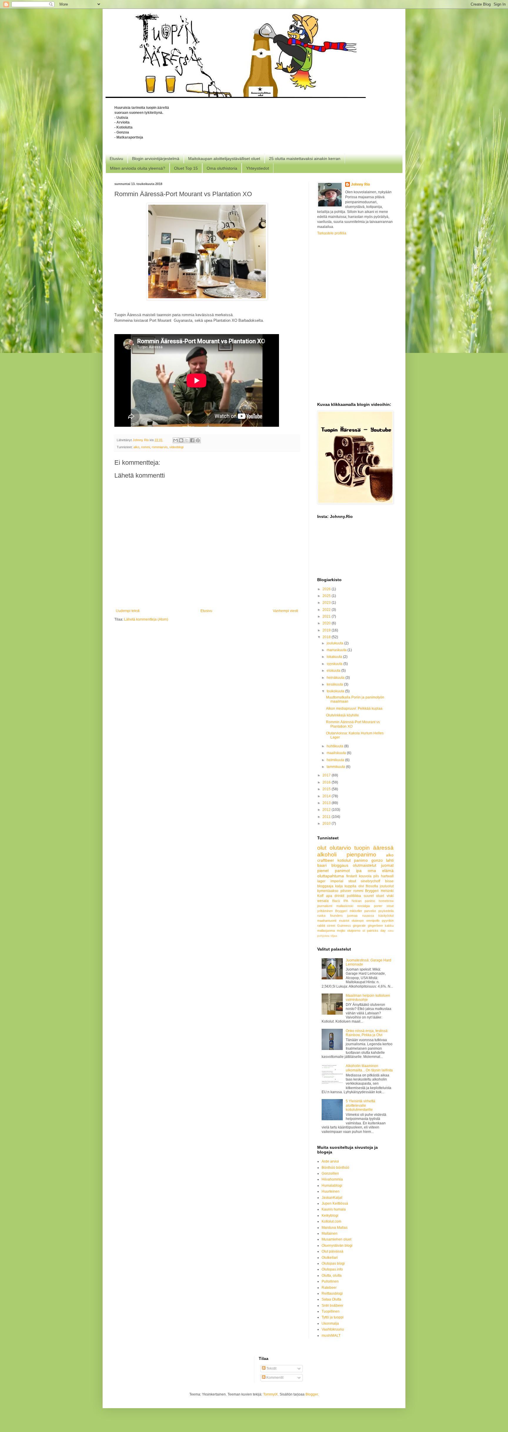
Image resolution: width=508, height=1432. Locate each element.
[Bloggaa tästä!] (181, 440)
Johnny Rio (360, 184)
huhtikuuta (335, 746)
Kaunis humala (334, 1209)
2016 (327, 782)
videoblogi (176, 447)
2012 (327, 810)
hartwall (387, 876)
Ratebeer (329, 1288)
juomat (387, 865)
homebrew (386, 901)
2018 (327, 637)
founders (336, 915)
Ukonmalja (330, 1323)
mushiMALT (331, 1335)
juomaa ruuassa (360, 915)
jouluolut (387, 886)
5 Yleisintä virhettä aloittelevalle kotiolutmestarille (360, 1105)
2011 (327, 817)
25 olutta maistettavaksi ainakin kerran (304, 158)
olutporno (353, 930)
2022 (327, 610)
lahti (390, 860)
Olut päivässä (332, 1251)
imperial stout (343, 881)
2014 (327, 796)
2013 (327, 803)
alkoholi (327, 854)
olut (321, 848)
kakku (389, 925)
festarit (351, 876)
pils (376, 876)
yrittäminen (325, 911)
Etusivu (116, 158)
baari (322, 865)
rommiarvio (160, 447)
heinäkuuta (336, 678)
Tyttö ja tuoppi (333, 1317)
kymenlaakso (327, 891)
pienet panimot (333, 870)
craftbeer (325, 860)
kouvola (365, 876)
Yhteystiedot (257, 168)
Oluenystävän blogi (337, 1245)
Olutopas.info (332, 1269)
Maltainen (329, 1233)
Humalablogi (332, 1185)
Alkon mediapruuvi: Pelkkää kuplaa (354, 708)
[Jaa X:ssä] (187, 440)
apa (329, 896)
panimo (361, 860)
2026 (327, 589)
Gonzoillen (330, 1173)
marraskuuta (337, 650)
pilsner (345, 891)
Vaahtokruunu (333, 1329)
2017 (327, 775)
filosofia (372, 886)
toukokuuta (336, 691)
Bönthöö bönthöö (335, 1168)
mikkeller (356, 911)
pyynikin (388, 920)
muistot (344, 920)
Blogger (311, 1394)
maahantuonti (326, 920)
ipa (359, 870)
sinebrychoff (370, 881)
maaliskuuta (337, 753)
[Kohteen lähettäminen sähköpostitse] (175, 440)
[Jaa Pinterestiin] (198, 440)
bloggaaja (325, 886)
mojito (341, 930)
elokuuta (334, 671)
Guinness (344, 925)
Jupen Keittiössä (335, 1203)
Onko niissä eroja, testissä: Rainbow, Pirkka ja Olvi (367, 1033)
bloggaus (339, 865)
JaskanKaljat (332, 1198)
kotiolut (344, 860)
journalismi (324, 906)
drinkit (339, 896)
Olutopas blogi (333, 1263)
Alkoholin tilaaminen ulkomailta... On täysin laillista (369, 1068)
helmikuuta (336, 760)
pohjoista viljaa (327, 935)
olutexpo (358, 920)
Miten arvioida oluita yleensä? (137, 168)
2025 (327, 596)
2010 (327, 823)
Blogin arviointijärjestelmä (155, 158)
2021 (327, 616)
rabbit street (326, 925)
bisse (389, 881)
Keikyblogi (330, 1215)
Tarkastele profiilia (331, 233)
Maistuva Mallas (334, 1228)
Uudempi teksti (128, 611)
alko (136, 447)
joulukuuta (335, 643)
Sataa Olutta (331, 1299)
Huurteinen (331, 1191)
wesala (323, 901)
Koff (320, 896)
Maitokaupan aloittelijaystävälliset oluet (224, 158)
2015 (327, 789)
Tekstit (270, 1368)
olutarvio (340, 848)
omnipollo (373, 920)
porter (378, 906)
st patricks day (374, 930)
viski (390, 896)
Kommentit (274, 1378)
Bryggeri (341, 911)
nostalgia (363, 906)
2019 (327, 630)
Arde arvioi (330, 1161)
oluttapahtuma (330, 875)
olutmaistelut (364, 865)
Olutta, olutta (332, 1275)
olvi (361, 886)
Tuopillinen (331, 1311)
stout (390, 906)
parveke (370, 911)
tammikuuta (336, 767)
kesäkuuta (335, 684)
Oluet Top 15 (186, 168)
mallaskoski (344, 906)
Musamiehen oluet (336, 1239)
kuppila (350, 886)
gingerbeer (375, 925)
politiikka (354, 896)
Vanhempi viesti (285, 611)
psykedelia (386, 911)
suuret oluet (374, 896)
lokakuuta (335, 657)
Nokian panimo (363, 901)
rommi (145, 447)
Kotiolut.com (331, 1221)
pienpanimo (361, 854)
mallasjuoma (326, 930)
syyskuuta (335, 664)
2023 (327, 603)
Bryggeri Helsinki (379, 891)
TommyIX (270, 1394)
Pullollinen (330, 1281)
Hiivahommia (332, 1179)
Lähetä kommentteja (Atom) (146, 619)
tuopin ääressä (374, 848)
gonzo (377, 860)
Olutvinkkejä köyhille (342, 715)
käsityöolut (386, 915)
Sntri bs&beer (332, 1305)
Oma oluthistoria (222, 168)
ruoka (321, 915)
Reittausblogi (332, 1293)
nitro (391, 930)
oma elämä (381, 870)
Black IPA (340, 901)
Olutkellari (330, 1258)
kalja (339, 886)
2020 (327, 623)
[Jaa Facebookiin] (192, 440)
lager (321, 881)
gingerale (359, 925)
